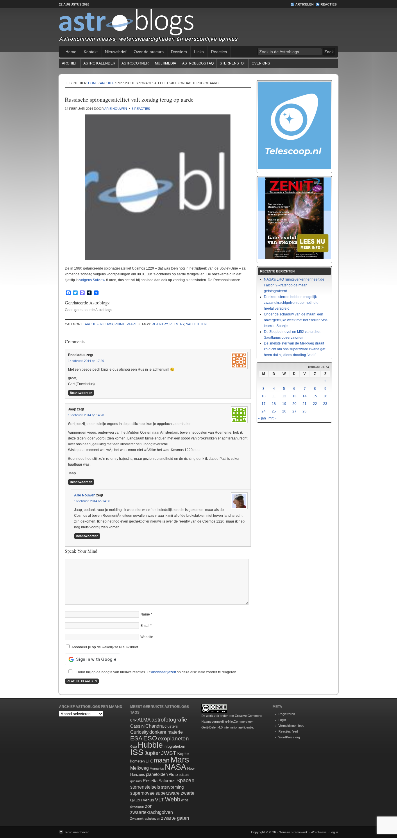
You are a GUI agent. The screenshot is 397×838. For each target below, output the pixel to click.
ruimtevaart (126, 324)
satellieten (196, 324)
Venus (148, 800)
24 (264, 411)
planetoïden (157, 774)
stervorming (172, 787)
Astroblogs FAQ (198, 63)
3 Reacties (141, 108)
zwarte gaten (175, 818)
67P (133, 720)
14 (305, 396)
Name (145, 614)
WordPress (319, 832)
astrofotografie (169, 720)
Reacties (329, 4)
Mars (179, 759)
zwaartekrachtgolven (151, 812)
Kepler (183, 753)
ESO (150, 738)
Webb (172, 799)
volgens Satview (92, 280)
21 (305, 404)
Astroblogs (198, 27)
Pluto (173, 774)
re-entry (160, 324)
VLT (159, 800)
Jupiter (152, 753)
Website (146, 637)
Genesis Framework (293, 832)
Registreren (286, 714)
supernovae (142, 793)
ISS (137, 752)
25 (274, 411)
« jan (262, 418)
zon (149, 806)
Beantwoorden (81, 392)
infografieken (174, 746)
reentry (176, 324)
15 (315, 396)
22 (315, 404)
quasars (136, 781)
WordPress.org (289, 737)
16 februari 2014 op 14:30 (92, 501)
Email (144, 626)
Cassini (137, 726)
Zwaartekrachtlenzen (145, 818)
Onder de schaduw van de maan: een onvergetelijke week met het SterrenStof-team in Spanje (296, 320)
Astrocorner (135, 63)
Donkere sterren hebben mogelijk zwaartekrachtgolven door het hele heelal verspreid (291, 303)
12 (284, 396)
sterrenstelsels (145, 786)
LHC (149, 761)
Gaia (133, 746)
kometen (137, 761)
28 (305, 411)
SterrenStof (233, 63)
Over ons (261, 63)
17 (264, 404)
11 (274, 396)
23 (325, 404)
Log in (334, 832)
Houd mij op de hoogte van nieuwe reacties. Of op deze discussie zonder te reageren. (156, 672)
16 (325, 396)
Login (282, 720)
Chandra (154, 726)
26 (284, 411)
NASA (175, 767)
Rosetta (150, 780)
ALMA (144, 720)
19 (284, 404)
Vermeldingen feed (291, 725)
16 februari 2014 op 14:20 (86, 415)
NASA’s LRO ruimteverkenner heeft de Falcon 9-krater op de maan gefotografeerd (294, 285)
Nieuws (106, 324)
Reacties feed (288, 731)
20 (294, 404)
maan (161, 760)
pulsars (184, 774)
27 (294, 411)
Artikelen (304, 4)
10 (264, 396)
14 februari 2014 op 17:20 (86, 361)
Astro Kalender (99, 63)
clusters (171, 726)
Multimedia (165, 63)
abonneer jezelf (163, 672)
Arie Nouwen (115, 108)
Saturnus (167, 780)
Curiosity (139, 732)
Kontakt (91, 51)
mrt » (272, 418)
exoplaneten (173, 738)
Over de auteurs (149, 51)
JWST (168, 753)
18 (274, 404)
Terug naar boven (76, 832)
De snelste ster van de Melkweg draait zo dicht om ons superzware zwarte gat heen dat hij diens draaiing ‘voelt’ (294, 349)
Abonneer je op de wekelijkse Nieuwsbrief (104, 647)
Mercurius (157, 768)
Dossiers (179, 51)
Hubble (150, 744)
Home (70, 51)
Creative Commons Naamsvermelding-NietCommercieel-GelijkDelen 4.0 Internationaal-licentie (231, 721)
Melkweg (139, 768)
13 (294, 396)
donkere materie (166, 732)
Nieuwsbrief (115, 51)
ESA (136, 738)
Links (199, 51)
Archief (69, 63)
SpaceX (185, 780)
